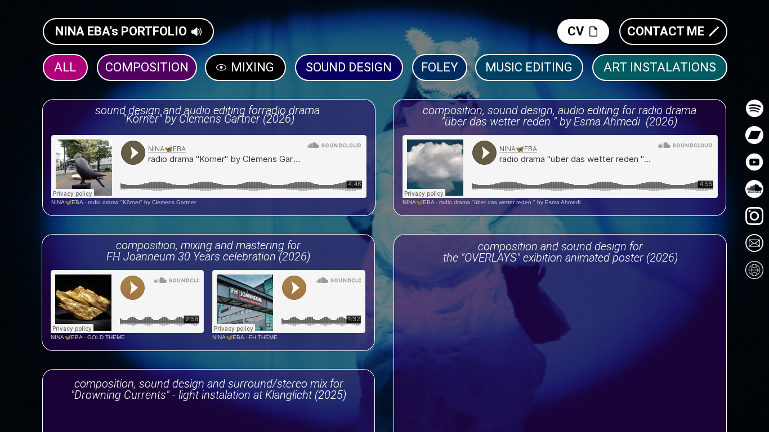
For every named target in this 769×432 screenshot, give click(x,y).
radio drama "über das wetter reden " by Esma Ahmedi (509, 202)
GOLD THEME (106, 337)
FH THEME (263, 337)
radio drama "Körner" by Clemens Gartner (142, 202)
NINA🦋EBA (67, 202)
